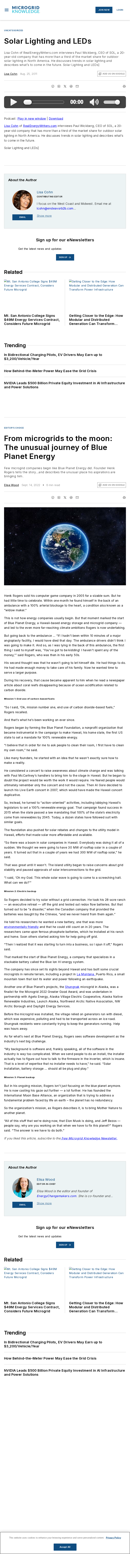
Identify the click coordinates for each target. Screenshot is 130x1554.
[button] (6, 9)
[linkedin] (59, 86)
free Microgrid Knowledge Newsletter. (88, 1138)
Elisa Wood (11, 485)
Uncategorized (13, 30)
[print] (124, 86)
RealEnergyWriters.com (40, 126)
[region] (65, 1543)
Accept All (65, 1547)
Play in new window (31, 118)
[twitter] (65, 86)
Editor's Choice (14, 428)
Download (56, 118)
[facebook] (53, 86)
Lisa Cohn (10, 74)
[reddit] (71, 86)
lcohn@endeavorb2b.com (55, 208)
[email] (77, 86)
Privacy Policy (113, 1537)
